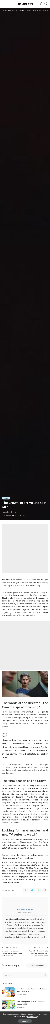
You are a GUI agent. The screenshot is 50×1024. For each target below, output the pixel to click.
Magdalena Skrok (9, 512)
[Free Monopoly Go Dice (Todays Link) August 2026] (8, 1004)
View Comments (37, 966)
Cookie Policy (32, 1017)
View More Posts (25, 912)
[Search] (45, 4)
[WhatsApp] (38, 890)
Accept (25, 1021)
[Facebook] (25, 890)
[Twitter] (32, 890)
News (6, 498)
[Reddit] (44, 890)
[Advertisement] (25, 548)
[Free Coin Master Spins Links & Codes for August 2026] (8, 992)
